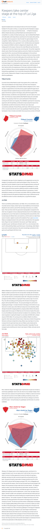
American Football (33, 2)
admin (4, 19)
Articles (9, 17)
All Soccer (4, 17)
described (35, 218)
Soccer (27, 2)
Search (39, 2)
